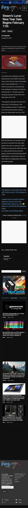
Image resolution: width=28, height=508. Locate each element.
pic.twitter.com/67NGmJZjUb (12, 211)
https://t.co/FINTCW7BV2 (10, 206)
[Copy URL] (21, 41)
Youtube (20, 502)
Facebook (7, 499)
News (3, 31)
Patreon (20, 499)
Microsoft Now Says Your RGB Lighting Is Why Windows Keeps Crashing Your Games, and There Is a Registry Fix (13, 333)
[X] (11, 41)
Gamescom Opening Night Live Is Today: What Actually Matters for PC (13, 314)
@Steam (8, 190)
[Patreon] (16, 500)
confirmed (21, 84)
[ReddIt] (14, 41)
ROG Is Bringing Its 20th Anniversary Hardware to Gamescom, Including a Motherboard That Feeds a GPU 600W (13, 418)
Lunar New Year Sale (9, 250)
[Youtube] (16, 502)
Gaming (10, 31)
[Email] (18, 41)
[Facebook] (7, 41)
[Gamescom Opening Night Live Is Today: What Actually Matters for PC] (14, 307)
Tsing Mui (6, 36)
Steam (15, 250)
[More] (25, 41)
